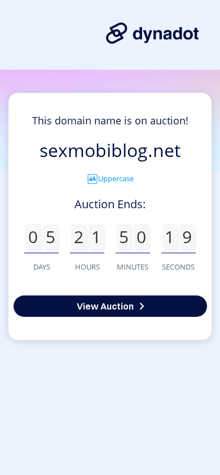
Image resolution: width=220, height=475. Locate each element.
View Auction (105, 306)
